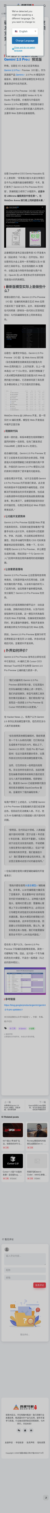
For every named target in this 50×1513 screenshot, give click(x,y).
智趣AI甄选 (23, 1453)
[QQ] (25, 1430)
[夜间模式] (46, 1497)
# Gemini (22, 1028)
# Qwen (37, 1178)
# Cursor (13, 1178)
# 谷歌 (31, 1028)
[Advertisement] (25, 143)
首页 (5, 13)
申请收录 (19, 1442)
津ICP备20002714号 (36, 1453)
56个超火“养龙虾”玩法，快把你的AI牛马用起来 (12, 1143)
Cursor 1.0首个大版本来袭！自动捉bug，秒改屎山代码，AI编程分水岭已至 (12, 1176)
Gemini (19, 74)
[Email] (31, 1430)
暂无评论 (9, 1239)
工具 (13, 1028)
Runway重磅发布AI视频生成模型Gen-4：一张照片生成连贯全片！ (37, 1143)
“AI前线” (25, 1016)
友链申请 (9, 1442)
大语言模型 (30, 885)
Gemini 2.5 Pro (16, 59)
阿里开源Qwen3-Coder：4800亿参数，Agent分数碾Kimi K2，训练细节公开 (37, 1176)
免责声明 (30, 1442)
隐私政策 (41, 1442)
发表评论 (39, 1285)
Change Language (25, 40)
